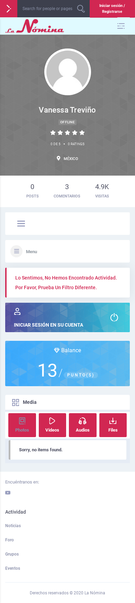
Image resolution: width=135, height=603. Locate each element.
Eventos (12, 568)
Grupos (12, 554)
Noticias (13, 525)
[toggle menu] (21, 224)
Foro (9, 540)
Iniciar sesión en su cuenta (48, 325)
